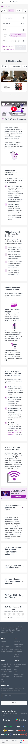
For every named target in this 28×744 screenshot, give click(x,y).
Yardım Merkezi (18, 676)
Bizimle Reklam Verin (7, 651)
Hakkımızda (17, 641)
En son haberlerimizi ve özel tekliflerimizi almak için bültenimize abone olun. (12, 689)
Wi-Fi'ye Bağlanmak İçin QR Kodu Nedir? (13, 507)
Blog (15, 669)
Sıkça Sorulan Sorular (20, 664)
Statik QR (5, 35)
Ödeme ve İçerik (18, 644)
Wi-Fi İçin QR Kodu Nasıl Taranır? (13, 596)
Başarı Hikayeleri (18, 674)
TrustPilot (16, 654)
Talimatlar (16, 666)
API (2, 644)
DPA (2, 681)
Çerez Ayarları (5, 676)
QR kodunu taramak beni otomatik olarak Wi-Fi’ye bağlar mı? (13, 551)
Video (15, 671)
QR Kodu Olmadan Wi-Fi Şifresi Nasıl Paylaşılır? (13, 581)
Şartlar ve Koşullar (6, 669)
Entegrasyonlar (18, 651)
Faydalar (3, 641)
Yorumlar (16, 656)
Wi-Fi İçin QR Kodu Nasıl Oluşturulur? (13, 566)
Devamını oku (18, 496)
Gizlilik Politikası (5, 666)
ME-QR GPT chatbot (7, 649)
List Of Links (16, 66)
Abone (14, 702)
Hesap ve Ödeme (6, 664)
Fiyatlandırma (18, 646)
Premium (15, 36)
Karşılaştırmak (18, 649)
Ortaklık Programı (6, 646)
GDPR (3, 679)
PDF (6, 66)
